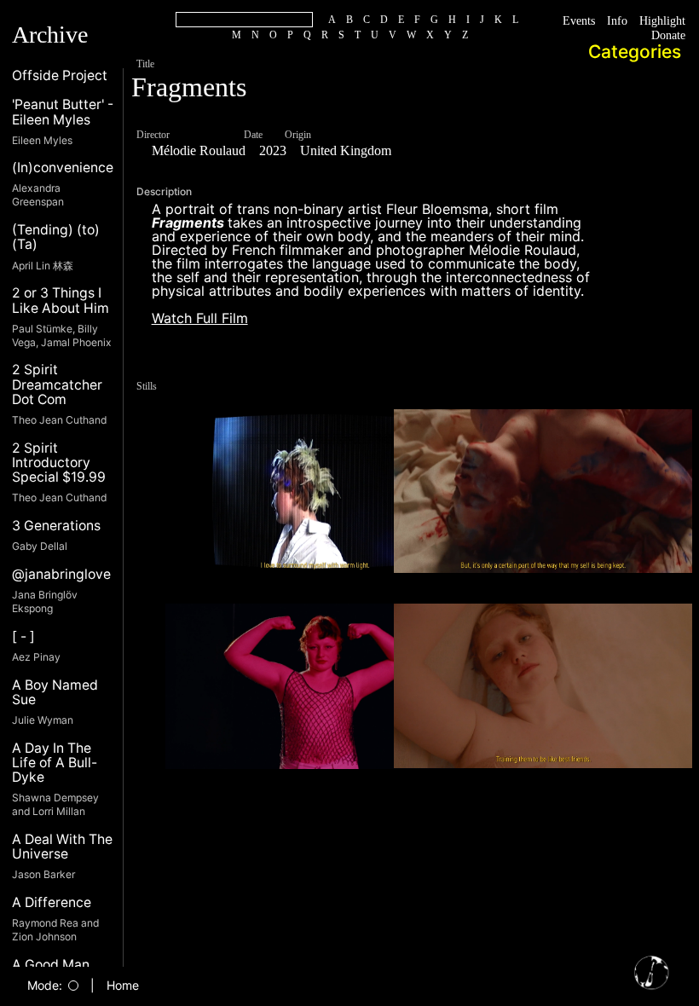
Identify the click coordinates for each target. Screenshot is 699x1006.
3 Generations (56, 525)
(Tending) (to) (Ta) (56, 237)
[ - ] (23, 636)
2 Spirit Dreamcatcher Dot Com (57, 384)
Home (123, 985)
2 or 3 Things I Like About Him (60, 300)
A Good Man (51, 964)
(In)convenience (62, 167)
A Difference (51, 902)
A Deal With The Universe (62, 847)
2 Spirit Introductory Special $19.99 (59, 463)
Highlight (656, 21)
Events (553, 21)
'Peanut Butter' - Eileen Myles (62, 112)
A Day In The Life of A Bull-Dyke (54, 763)
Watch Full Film (200, 318)
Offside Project (59, 75)
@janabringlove (61, 574)
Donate (661, 36)
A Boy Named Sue (55, 693)
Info (601, 21)
